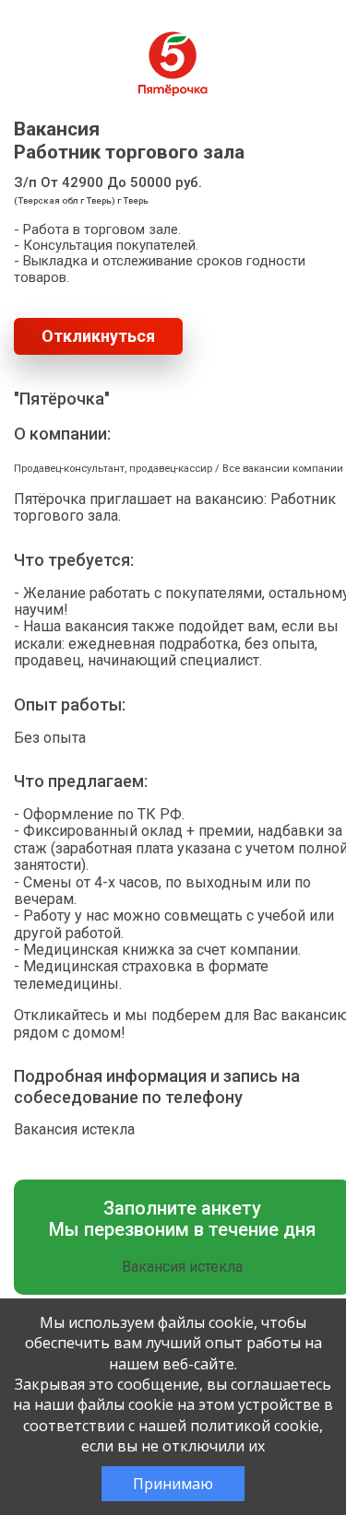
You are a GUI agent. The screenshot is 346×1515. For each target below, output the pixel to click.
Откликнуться (98, 336)
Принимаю (173, 1484)
